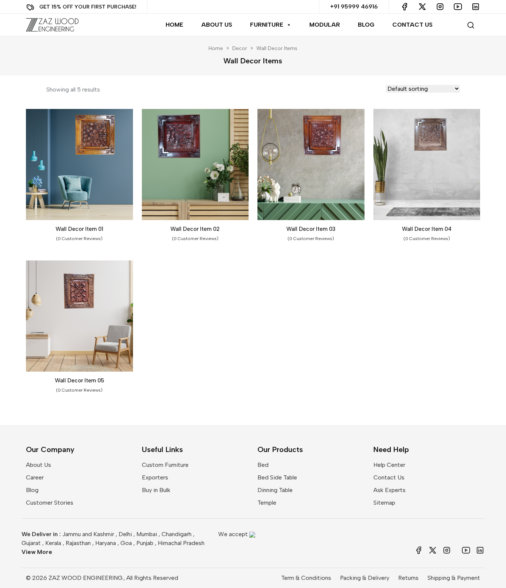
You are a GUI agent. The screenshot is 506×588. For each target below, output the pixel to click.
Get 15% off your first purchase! (87, 6)
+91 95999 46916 (354, 6)
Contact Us (412, 24)
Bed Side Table (277, 477)
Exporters (155, 477)
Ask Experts (389, 490)
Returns (408, 577)
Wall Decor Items (276, 48)
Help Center (389, 464)
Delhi (125, 534)
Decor (239, 48)
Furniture (266, 24)
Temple (266, 502)
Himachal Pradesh (181, 543)
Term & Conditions (306, 577)
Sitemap (384, 502)
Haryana (105, 543)
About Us (216, 24)
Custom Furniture (165, 464)
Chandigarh (177, 534)
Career (35, 477)
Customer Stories (49, 502)
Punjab (144, 543)
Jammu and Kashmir (88, 534)
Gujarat (31, 543)
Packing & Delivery (364, 577)
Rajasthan (78, 543)
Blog (366, 24)
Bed (263, 464)
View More (36, 551)
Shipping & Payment (453, 577)
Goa (126, 543)
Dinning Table (275, 490)
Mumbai (146, 534)
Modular (324, 24)
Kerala (53, 543)
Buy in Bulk (156, 490)
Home (174, 24)
